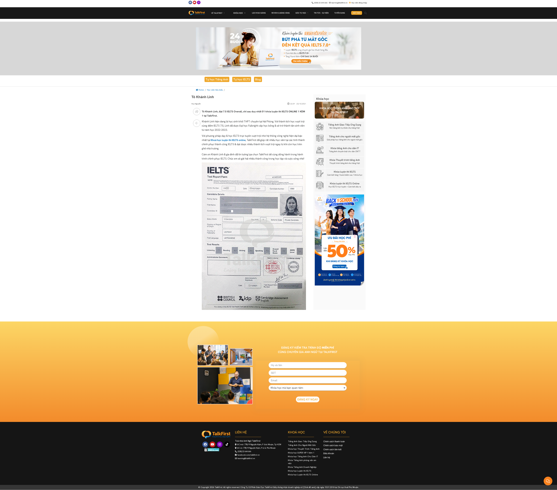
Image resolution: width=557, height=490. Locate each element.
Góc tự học (300, 13)
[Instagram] (220, 444)
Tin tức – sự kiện (321, 13)
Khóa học (238, 13)
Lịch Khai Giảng (259, 13)
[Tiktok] (227, 444)
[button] (365, 13)
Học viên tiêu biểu (215, 90)
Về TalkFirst (216, 13)
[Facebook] (190, 2)
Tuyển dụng (339, 13)
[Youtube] (194, 2)
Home (201, 90)
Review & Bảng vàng (281, 13)
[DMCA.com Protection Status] (212, 450)
